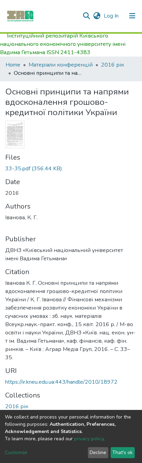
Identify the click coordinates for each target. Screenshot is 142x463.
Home (13, 65)
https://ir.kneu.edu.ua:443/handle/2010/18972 (61, 382)
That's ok (122, 452)
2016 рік (112, 65)
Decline (98, 452)
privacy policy (88, 438)
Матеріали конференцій (61, 65)
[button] (96, 16)
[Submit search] (86, 15)
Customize (16, 452)
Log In (112, 16)
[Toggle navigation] (132, 16)
